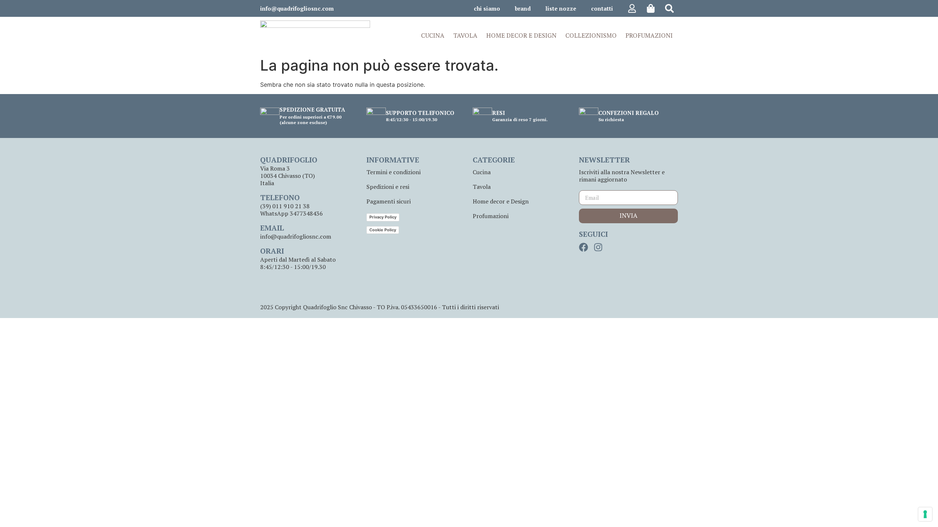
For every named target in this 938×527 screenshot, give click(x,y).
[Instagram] (598, 247)
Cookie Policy (382, 229)
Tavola (482, 187)
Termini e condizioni (393, 172)
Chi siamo (487, 8)
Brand (523, 8)
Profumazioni (491, 216)
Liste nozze (561, 8)
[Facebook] (583, 247)
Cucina (482, 172)
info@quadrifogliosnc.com (297, 8)
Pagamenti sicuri (388, 201)
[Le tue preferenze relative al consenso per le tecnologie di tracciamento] (925, 514)
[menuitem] (433, 35)
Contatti (602, 8)
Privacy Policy (382, 217)
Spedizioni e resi (387, 187)
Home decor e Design (501, 201)
